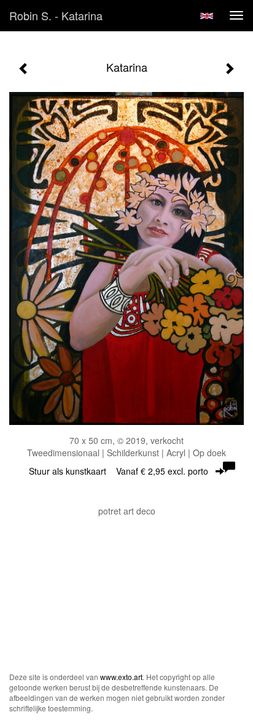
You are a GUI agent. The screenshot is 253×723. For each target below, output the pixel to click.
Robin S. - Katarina (56, 15)
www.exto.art (121, 676)
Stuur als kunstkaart (118, 471)
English (207, 16)
